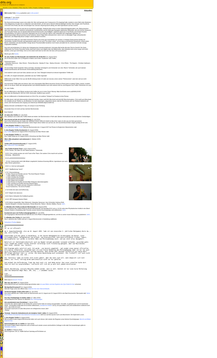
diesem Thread (17, 280)
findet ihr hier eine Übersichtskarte (38, 289)
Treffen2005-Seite (12, 145)
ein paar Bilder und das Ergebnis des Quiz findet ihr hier (57, 284)
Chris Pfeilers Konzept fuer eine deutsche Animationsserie (22, 314)
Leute (10, 7)
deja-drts (25, 7)
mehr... (64, 204)
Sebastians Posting (10, 222)
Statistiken (15, 7)
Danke (16, 54)
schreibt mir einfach (46, 305)
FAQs (20, 7)
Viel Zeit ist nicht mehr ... (12, 19)
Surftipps (41, 7)
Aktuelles (5, 7)
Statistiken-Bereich (10, 327)
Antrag (18, 13)
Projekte (35, 7)
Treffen (30, 7)
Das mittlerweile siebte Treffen (14, 127)
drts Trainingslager (36, 299)
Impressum (47, 7)
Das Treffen (8, 131)
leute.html (8, 141)
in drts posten (34, 13)
